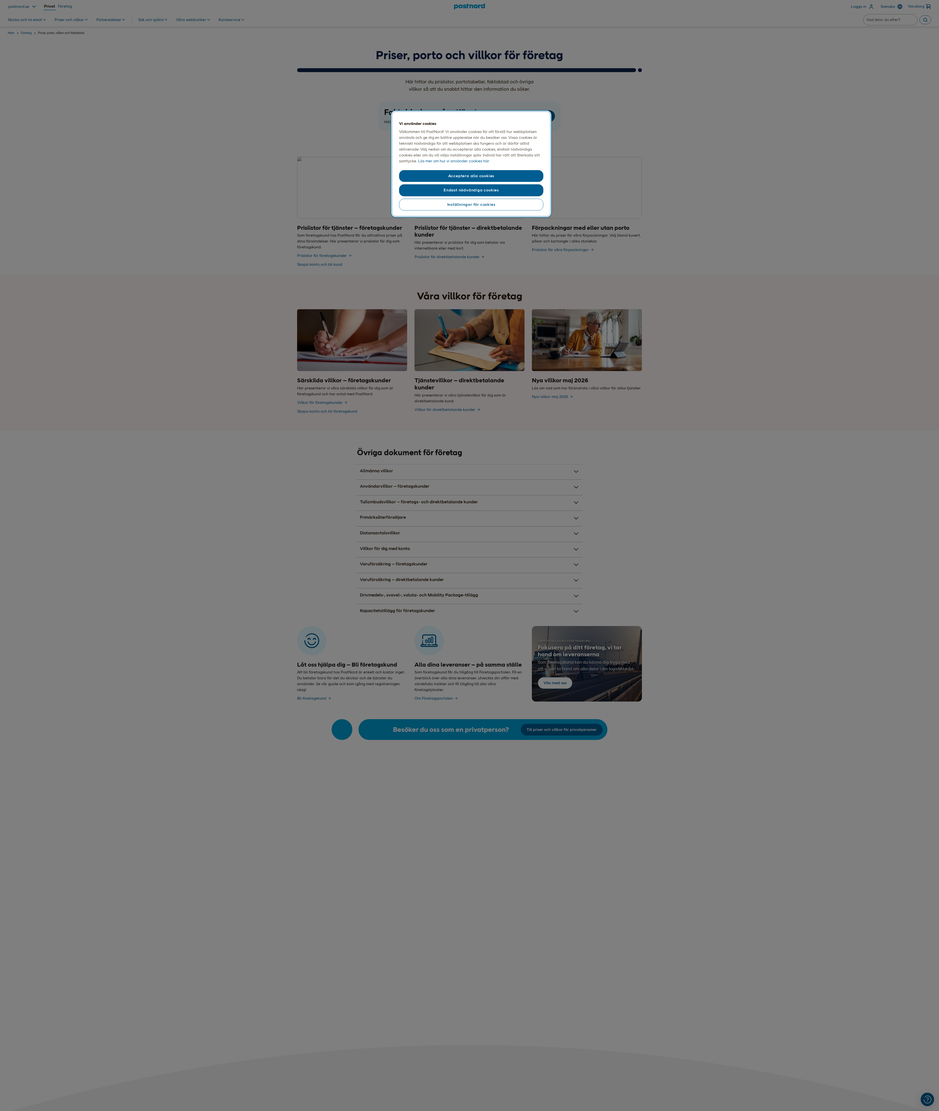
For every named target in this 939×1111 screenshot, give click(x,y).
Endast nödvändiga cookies (471, 190)
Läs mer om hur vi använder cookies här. (454, 161)
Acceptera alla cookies (471, 176)
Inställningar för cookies (471, 204)
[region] (471, 164)
